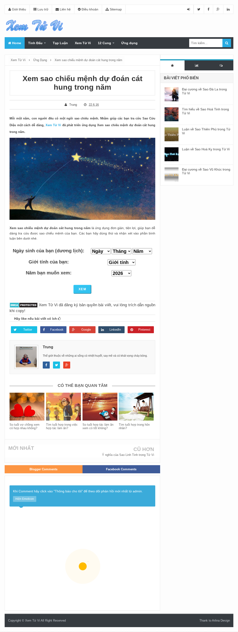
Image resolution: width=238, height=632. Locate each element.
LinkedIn (115, 329)
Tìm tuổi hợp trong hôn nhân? (134, 426)
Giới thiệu (18, 9)
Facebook (56, 329)
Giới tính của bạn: (49, 261)
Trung (48, 347)
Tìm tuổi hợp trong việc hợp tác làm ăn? (62, 426)
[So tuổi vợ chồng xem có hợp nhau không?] (28, 407)
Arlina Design (221, 620)
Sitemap (115, 9)
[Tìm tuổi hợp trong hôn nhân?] (137, 407)
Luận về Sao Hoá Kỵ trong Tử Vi (206, 149)
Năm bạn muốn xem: (49, 272)
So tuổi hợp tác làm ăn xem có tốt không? (98, 426)
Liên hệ (65, 9)
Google (86, 329)
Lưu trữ (42, 9)
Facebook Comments (121, 469)
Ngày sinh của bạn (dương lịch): (48, 250)
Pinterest (144, 329)
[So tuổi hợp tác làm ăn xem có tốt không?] (101, 407)
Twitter (27, 329)
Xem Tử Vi (53, 125)
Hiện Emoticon (24, 498)
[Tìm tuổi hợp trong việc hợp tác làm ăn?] (64, 407)
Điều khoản (89, 9)
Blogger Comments (43, 469)
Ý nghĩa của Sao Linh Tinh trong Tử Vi (128, 455)
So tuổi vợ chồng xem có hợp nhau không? (25, 426)
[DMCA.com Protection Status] (24, 305)
